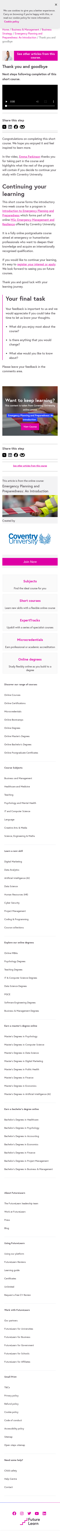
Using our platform (14, 1253)
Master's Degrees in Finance (18, 1077)
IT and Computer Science (17, 811)
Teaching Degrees (13, 969)
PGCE (7, 994)
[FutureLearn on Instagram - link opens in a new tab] (22, 1513)
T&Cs (7, 1387)
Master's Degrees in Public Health (21, 1069)
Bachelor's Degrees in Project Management (26, 1160)
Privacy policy (11, 1395)
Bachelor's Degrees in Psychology (21, 1127)
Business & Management (25, 29)
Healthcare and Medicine (17, 786)
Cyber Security (12, 902)
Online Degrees (12, 727)
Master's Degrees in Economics (20, 1085)
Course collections (14, 927)
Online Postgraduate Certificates (21, 752)
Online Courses (12, 695)
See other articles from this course (30, 465)
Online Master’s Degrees (17, 736)
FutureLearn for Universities (18, 1328)
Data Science (11, 886)
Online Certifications (15, 703)
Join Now (30, 562)
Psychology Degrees (15, 961)
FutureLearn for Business (17, 1337)
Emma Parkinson (29, 156)
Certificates (10, 1278)
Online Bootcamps (13, 719)
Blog (6, 1228)
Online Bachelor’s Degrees (18, 744)
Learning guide (12, 1270)
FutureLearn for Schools (17, 1353)
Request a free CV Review (17, 1295)
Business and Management (18, 778)
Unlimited (9, 1286)
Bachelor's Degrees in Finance (19, 1152)
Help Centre (10, 1478)
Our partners (11, 1320)
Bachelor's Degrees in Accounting (21, 1136)
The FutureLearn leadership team (21, 1203)
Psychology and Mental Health (20, 803)
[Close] (56, 4)
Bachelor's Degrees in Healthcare (21, 1119)
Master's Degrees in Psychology (20, 1036)
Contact (8, 1487)
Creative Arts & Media (15, 827)
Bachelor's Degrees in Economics (21, 1144)
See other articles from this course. (36, 55)
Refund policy (11, 1403)
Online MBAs (11, 953)
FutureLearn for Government (19, 1345)
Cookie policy (11, 1412)
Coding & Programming (16, 919)
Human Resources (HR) (16, 894)
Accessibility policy (14, 1428)
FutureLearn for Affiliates (17, 1361)
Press (7, 1219)
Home (5, 29)
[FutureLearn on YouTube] (36, 1513)
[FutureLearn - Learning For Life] (30, 1521)
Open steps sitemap (14, 1445)
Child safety (10, 1470)
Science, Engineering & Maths (19, 836)
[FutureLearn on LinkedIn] (44, 1513)
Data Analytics (11, 869)
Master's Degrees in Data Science (21, 1052)
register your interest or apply (36, 264)
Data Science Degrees (15, 986)
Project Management (15, 911)
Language (9, 819)
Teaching (8, 794)
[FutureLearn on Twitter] (29, 1513)
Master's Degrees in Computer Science (24, 1044)
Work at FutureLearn (15, 1211)
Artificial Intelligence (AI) (17, 878)
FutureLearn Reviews (15, 1262)
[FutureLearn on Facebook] (15, 1513)
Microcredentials (13, 711)
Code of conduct (13, 1420)
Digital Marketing (13, 861)
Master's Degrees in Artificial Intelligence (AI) (27, 1094)
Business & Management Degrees (21, 1010)
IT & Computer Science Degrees (20, 977)
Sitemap (8, 1436)
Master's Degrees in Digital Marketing (23, 1061)
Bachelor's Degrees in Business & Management (28, 1169)
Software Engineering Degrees (20, 1002)
